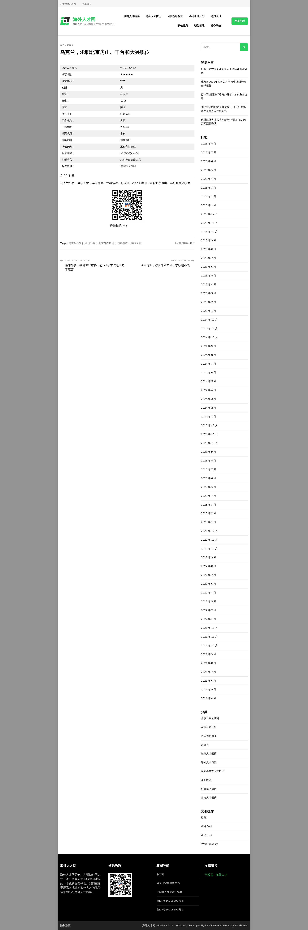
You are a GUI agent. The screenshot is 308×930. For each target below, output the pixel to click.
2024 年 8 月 (208, 355)
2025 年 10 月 (209, 231)
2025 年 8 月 (208, 249)
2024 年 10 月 (209, 337)
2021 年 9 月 (208, 654)
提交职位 (216, 25)
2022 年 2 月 (208, 610)
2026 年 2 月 (208, 196)
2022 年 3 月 (208, 601)
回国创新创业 (175, 16)
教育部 (160, 874)
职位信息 (183, 25)
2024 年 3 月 (208, 399)
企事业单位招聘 (210, 718)
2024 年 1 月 (208, 416)
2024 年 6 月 (208, 372)
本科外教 (123, 243)
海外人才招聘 (132, 16)
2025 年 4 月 (208, 284)
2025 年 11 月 (209, 223)
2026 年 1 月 (208, 205)
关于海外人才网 (68, 3)
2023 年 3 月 (208, 504)
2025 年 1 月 (208, 311)
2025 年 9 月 (208, 240)
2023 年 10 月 (209, 443)
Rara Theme (212, 925)
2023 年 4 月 (208, 496)
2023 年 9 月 (208, 452)
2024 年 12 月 (209, 319)
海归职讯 (216, 16)
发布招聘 (240, 21)
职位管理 (199, 25)
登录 (203, 817)
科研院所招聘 (208, 789)
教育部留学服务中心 (168, 883)
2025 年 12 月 (209, 214)
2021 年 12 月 (209, 628)
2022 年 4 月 (208, 592)
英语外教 (136, 243)
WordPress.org (209, 844)
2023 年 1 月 (208, 522)
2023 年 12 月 (209, 425)
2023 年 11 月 (209, 434)
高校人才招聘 (208, 797)
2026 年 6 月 (208, 161)
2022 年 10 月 (209, 548)
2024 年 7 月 (208, 364)
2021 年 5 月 (208, 689)
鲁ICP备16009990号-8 (170, 901)
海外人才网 (84, 19)
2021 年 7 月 (208, 672)
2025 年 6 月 (208, 267)
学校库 (209, 875)
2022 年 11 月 (209, 540)
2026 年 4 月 (208, 179)
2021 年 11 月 (209, 636)
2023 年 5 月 (208, 487)
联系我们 (86, 3)
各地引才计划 (197, 16)
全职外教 (90, 243)
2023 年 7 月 (208, 469)
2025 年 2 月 (208, 302)
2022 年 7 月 (208, 575)
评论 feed (206, 835)
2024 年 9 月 (208, 346)
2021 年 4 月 (208, 698)
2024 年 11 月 (209, 328)
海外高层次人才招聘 (212, 771)
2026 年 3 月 (208, 187)
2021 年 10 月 (209, 645)
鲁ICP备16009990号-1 (170, 909)
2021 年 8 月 (208, 663)
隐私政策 (65, 925)
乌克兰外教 (74, 243)
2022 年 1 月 (208, 619)
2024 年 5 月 (208, 381)
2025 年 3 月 (208, 293)
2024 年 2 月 (208, 408)
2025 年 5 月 (208, 275)
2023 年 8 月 (208, 460)
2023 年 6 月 (208, 478)
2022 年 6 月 (208, 584)
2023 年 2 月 (208, 513)
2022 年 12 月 (209, 531)
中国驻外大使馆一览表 (169, 892)
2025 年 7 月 (208, 258)
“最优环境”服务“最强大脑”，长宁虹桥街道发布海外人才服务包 (223, 109)
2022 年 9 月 (208, 557)
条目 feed (206, 826)
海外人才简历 (153, 16)
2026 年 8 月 (208, 143)
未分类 (205, 745)
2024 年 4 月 (208, 390)
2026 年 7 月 (208, 152)
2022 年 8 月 (208, 566)
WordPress (240, 925)
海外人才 (221, 875)
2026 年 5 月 (208, 170)
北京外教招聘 (106, 243)
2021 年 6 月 (208, 681)
